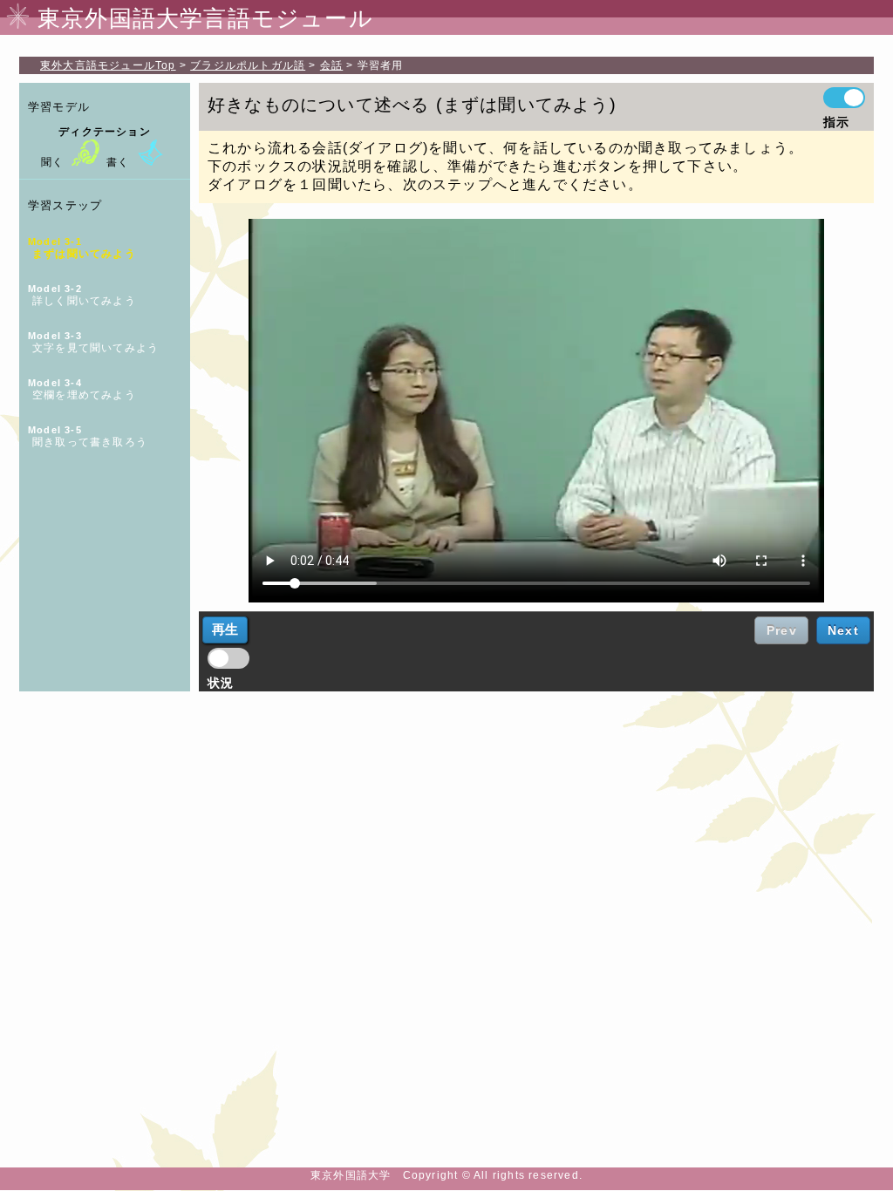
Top (108, 65)
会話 (331, 65)
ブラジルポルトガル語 (247, 65)
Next (843, 630)
